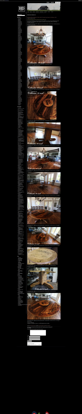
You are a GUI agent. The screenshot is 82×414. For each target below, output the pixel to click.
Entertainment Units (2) (21, 147)
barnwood (20, 258)
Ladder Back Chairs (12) (21, 169)
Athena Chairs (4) (20, 111)
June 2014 (19, 88)
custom (19, 261)
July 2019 (19, 55)
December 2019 (20, 52)
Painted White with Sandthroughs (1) (20, 195)
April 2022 (19, 35)
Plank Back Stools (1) (20, 199)
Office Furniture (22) (20, 188)
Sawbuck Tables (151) (20, 216)
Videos (52, 2)
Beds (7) (19, 115)
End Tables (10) (20, 146)
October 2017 (19, 68)
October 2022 (19, 31)
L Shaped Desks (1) (20, 168)
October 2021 (19, 39)
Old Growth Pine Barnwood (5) (20, 189)
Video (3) (19, 247)
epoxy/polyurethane (21, 263)
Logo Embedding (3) (20, 175)
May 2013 (19, 96)
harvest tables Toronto (20, 268)
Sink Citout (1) (19, 221)
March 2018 (19, 65)
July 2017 (19, 69)
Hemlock (20, 277)
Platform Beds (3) (20, 201)
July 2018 (19, 62)
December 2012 (20, 99)
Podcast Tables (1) (20, 202)
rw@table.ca (80, 0)
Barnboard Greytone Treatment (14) (20, 113)
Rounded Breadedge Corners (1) (20, 213)
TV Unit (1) (19, 243)
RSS (20, 311)
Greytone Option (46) (20, 153)
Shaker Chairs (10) (20, 218)
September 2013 (20, 94)
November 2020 (20, 46)
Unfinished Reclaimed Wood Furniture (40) (20, 244)
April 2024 (19, 20)
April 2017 (19, 71)
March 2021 (19, 43)
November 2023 (20, 23)
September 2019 (20, 54)
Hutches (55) (19, 163)
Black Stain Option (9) (20, 117)
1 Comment (48, 325)
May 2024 (19, 19)
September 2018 (20, 61)
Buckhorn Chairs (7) (20, 123)
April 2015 (19, 82)
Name (28, 336)
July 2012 (19, 102)
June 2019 (19, 56)
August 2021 (19, 40)
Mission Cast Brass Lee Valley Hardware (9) (21, 182)
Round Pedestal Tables (33, 325)
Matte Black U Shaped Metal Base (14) (20, 177)
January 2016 (19, 80)
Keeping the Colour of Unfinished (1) (20, 167)
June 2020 (19, 49)
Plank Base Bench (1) (20, 200)
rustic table (19, 298)
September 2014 (20, 86)
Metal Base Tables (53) (21, 180)
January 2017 (19, 73)
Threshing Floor (20, 301)
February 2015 (20, 83)
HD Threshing (21, 8)
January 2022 (19, 37)
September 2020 (20, 47)
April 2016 (19, 78)
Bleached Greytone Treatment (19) (20, 120)
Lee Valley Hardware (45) (21, 172)
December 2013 (20, 92)
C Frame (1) (19, 125)
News (48, 2)
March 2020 (19, 51)
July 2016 (19, 76)
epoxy (19, 262)
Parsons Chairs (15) (20, 196)
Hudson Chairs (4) (20, 162)
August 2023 (19, 25)
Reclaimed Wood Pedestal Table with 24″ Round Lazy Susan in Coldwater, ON (41, 17)
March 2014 (19, 90)
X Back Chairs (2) (20, 253)
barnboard (19, 257)
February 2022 (20, 36)
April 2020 (19, 50)
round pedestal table (40, 325)
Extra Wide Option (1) (20, 150)
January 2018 (19, 66)
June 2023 (19, 26)
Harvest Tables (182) (20, 160)
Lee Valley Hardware (20, 279)
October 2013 (19, 93)
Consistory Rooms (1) (20, 131)
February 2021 (20, 44)
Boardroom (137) (20, 122)
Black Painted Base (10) (21, 116)
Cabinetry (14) (20, 126)
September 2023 (20, 24)
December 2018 (20, 59)
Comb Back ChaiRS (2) (21, 130)
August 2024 (19, 18)
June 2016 (19, 77)
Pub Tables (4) (20, 204)
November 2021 (20, 38)
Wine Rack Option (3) (20, 252)
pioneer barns (19, 284)
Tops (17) (19, 239)
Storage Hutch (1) (20, 229)
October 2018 (19, 60)
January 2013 (19, 98)
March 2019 (19, 58)
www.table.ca (20, 305)
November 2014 (20, 85)
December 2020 (20, 45)
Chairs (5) (19, 129)
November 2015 (20, 81)
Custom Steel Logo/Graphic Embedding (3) (21, 139)
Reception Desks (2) (20, 205)
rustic (19, 295)
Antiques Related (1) (20, 109)
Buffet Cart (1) (19, 124)
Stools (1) (19, 227)
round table (45, 325)
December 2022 (20, 30)
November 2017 (20, 67)
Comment (28, 335)
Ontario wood (20, 283)
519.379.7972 (7, 0)
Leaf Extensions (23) (20, 171)
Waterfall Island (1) (20, 248)
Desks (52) (19, 142)
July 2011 (19, 104)
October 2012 (19, 100)
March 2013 (19, 97)
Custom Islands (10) (20, 138)
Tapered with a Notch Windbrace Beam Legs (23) (21, 238)
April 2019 (19, 57)
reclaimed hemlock (20, 286)
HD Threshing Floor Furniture (20, 273)
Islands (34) (19, 166)
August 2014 (19, 87)
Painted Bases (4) (20, 194)
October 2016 (19, 74)
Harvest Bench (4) (20, 159)
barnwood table (20, 259)
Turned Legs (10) (20, 242)
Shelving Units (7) (20, 220)
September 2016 (20, 75)
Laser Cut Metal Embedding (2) (20, 170)
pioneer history (20, 285)
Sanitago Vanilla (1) (20, 215)
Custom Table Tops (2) (20, 140)
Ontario (20, 281)
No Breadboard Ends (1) (21, 186)
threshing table (20, 302)
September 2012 (20, 101)
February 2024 (20, 21)
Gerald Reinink (19, 266)
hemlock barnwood (20, 278)
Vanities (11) (19, 246)
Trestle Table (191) (20, 240)
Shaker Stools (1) (20, 219)
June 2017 (19, 70)
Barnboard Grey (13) (20, 112)
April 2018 (19, 64)
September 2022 (20, 32)
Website (28, 339)
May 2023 (19, 27)
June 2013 (19, 95)
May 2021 (19, 42)
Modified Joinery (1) (20, 184)
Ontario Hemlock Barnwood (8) (20, 193)
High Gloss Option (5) (20, 161)
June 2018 (19, 63)
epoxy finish (20, 264)
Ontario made (20, 282)
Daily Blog (57, 2)
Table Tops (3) (20, 233)
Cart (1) (19, 127)
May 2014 (19, 89)
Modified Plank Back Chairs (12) (20, 185)
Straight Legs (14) (20, 231)
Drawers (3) (19, 144)
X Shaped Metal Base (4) (21, 254)
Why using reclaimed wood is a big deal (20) (20, 250)
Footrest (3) (19, 151)
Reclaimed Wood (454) (20, 206)
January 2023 (19, 29)
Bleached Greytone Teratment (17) (20, 119)
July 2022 (19, 33)
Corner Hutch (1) (20, 132)
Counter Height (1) (20, 134)
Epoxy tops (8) (20, 148)
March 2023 (19, 28)
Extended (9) (19, 149)
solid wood (19, 299)
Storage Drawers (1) (20, 228)
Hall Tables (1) (20, 154)
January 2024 (19, 22)
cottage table (20, 260)
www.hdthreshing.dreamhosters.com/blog (24, 304)
